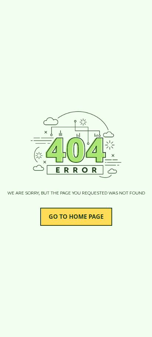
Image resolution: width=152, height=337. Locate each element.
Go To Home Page (76, 216)
